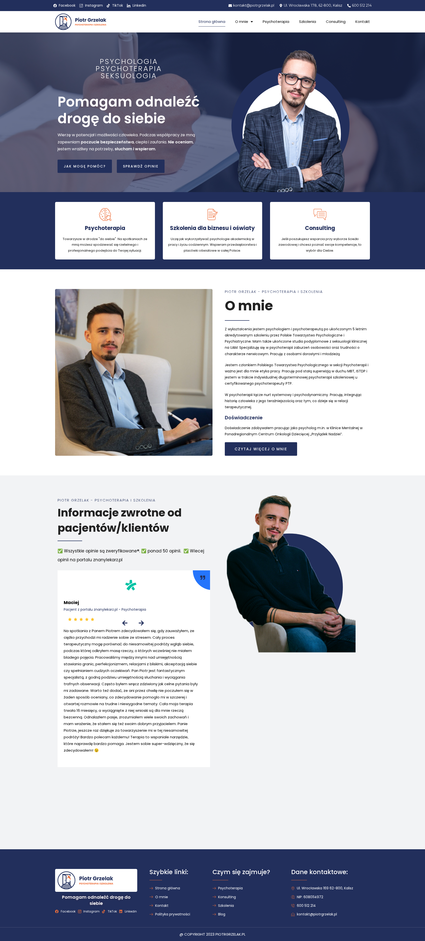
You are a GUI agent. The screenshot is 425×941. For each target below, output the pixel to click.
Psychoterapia (276, 21)
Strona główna (211, 21)
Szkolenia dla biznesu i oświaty (212, 228)
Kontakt (362, 21)
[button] (85, 166)
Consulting (336, 21)
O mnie (241, 21)
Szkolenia (307, 21)
